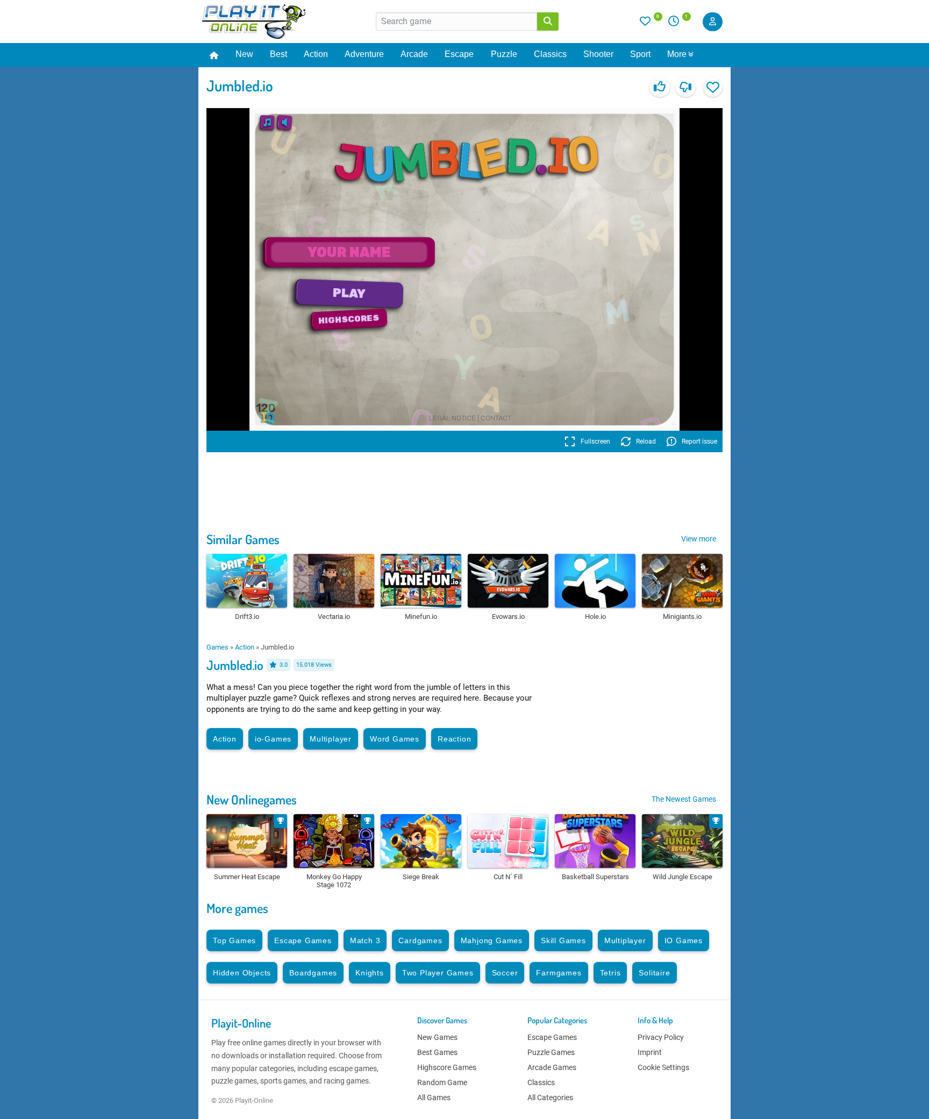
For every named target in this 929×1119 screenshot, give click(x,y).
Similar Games (243, 539)
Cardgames (420, 940)
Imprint (650, 1052)
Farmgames (558, 972)
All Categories (550, 1097)
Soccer (505, 972)
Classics (550, 54)
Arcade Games (551, 1067)
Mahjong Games (492, 940)
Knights (369, 972)
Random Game (442, 1082)
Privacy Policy (661, 1037)
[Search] (548, 21)
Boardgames (313, 972)
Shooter (598, 54)
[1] (677, 23)
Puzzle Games (551, 1052)
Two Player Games (438, 972)
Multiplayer (331, 739)
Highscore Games (446, 1067)
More (677, 54)
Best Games (437, 1052)
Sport (640, 54)
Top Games (234, 940)
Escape (459, 54)
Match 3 (365, 940)
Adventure (364, 54)
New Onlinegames (251, 799)
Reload (646, 441)
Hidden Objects (242, 972)
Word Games (394, 739)
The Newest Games (684, 799)
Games (217, 647)
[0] (651, 23)
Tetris (610, 972)
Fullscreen (595, 441)
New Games (437, 1037)
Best (278, 54)
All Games (434, 1097)
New (244, 54)
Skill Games (563, 940)
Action (316, 54)
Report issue (699, 441)
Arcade (414, 54)
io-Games (273, 739)
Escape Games (303, 940)
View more (698, 538)
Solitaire (654, 972)
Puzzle (504, 54)
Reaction (454, 739)
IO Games (683, 940)
